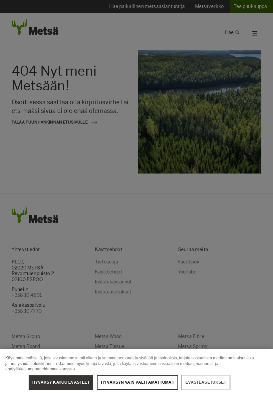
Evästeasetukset (205, 382)
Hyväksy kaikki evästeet (61, 382)
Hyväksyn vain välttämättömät (137, 382)
